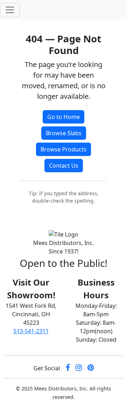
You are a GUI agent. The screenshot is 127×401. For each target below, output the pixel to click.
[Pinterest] (90, 368)
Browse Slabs (63, 133)
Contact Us (63, 165)
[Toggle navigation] (10, 10)
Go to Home (63, 117)
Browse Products (63, 149)
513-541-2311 (31, 331)
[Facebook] (68, 368)
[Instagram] (78, 368)
